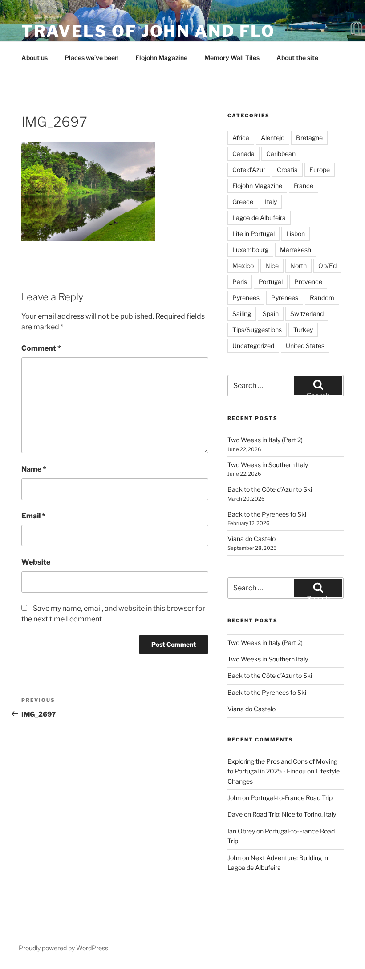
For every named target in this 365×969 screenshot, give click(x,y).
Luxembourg (250, 249)
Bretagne (309, 137)
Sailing (241, 313)
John (234, 797)
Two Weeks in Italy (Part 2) (265, 440)
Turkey (303, 329)
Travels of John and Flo (148, 31)
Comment (41, 348)
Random (322, 297)
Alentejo (272, 137)
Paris (239, 281)
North (298, 265)
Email (33, 516)
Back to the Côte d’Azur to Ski (269, 489)
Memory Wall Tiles (232, 57)
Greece (242, 201)
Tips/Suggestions (257, 329)
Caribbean (281, 153)
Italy (271, 201)
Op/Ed (327, 265)
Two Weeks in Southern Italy (267, 464)
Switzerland (307, 313)
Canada (243, 153)
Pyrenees (246, 297)
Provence (308, 281)
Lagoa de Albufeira (259, 217)
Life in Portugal (253, 233)
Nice (272, 265)
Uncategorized (253, 345)
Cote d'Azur (248, 169)
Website (35, 562)
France (303, 185)
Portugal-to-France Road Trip (292, 797)
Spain (271, 313)
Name (33, 469)
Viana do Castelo (251, 538)
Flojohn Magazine (161, 57)
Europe (319, 169)
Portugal (271, 281)
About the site (297, 57)
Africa (240, 137)
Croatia (287, 169)
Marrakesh (295, 249)
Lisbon (295, 233)
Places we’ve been (91, 57)
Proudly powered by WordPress (63, 948)
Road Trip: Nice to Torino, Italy (294, 814)
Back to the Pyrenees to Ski (266, 514)
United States (305, 345)
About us (34, 57)
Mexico (243, 265)
